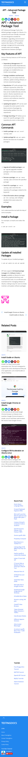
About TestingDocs (6, 735)
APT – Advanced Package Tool (14, 11)
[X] (12, 19)
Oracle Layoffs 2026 (19, 535)
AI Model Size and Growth (19, 575)
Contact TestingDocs (6, 738)
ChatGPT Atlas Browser (18, 605)
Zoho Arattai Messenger (17, 625)
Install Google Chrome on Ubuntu (14, 312)
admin (11, 15)
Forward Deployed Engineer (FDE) (19, 510)
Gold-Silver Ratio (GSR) (19, 580)
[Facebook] (9, 19)
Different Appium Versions (19, 620)
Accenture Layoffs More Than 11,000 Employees (19, 630)
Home (3, 732)
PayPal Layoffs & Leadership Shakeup (20, 554)
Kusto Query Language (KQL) (18, 505)
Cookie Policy (5, 744)
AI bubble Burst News (20, 596)
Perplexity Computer (20, 539)
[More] (18, 19)
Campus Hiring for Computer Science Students (19, 523)
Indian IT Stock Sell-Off (19, 559)
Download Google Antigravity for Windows (19, 591)
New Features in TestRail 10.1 (18, 542)
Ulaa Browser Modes (20, 616)
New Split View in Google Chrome (19, 585)
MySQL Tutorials (18, 678)
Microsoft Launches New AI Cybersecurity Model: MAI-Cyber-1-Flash (20, 516)
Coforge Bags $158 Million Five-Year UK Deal (20, 548)
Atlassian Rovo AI (19, 571)
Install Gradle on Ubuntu (16, 315)
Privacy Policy (5, 741)
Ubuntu (17, 15)
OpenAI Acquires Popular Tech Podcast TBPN (19, 530)
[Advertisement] (7, 479)
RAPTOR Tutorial (19, 672)
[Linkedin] (6, 19)
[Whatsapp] (3, 19)
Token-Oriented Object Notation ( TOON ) (19, 611)
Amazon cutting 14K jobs (20, 600)
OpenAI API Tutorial (19, 675)
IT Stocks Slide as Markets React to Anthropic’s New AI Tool (19, 566)
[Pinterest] (15, 19)
